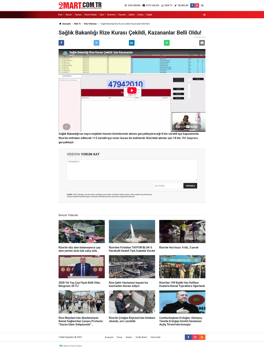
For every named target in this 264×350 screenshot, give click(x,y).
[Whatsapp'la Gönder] (167, 43)
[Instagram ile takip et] (197, 5)
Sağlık (149, 14)
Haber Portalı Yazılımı (72, 346)
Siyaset (122, 14)
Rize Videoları (90, 24)
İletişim (129, 337)
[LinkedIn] (131, 43)
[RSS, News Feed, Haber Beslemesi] (202, 337)
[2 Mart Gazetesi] (80, 5)
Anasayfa (66, 24)
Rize (60, 14)
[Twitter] (96, 43)
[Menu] (204, 15)
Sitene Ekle (155, 337)
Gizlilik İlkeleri (141, 337)
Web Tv (77, 24)
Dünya (140, 14)
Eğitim (132, 14)
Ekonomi (111, 14)
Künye (119, 337)
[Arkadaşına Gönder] (202, 43)
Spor (102, 14)
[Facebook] (61, 43)
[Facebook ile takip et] (192, 5)
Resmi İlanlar (90, 14)
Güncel (68, 14)
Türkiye (78, 14)
